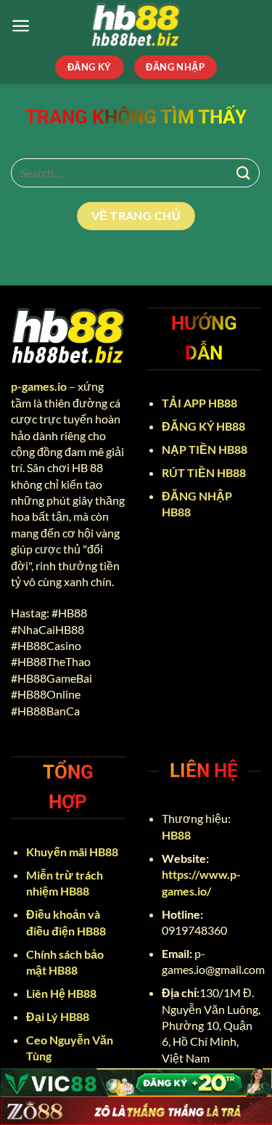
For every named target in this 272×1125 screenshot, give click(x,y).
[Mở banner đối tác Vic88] (136, 1082)
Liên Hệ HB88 (62, 993)
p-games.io (39, 386)
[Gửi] (243, 172)
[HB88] (136, 25)
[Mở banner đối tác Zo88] (136, 1111)
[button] (20, 26)
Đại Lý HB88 (58, 1016)
